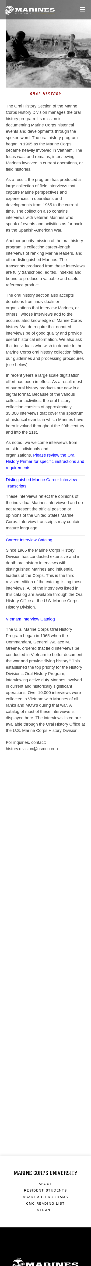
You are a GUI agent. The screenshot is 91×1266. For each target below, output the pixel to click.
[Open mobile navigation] (82, 9)
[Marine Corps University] (30, 10)
